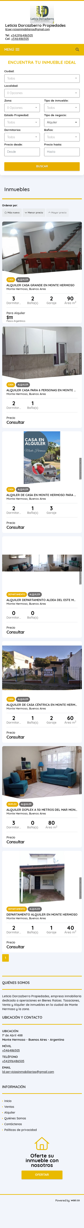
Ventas (9, 1107)
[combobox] (42, 78)
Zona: (8, 100)
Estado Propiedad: (16, 115)
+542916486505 (22, 35)
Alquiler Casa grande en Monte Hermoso (40, 285)
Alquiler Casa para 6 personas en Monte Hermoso (42, 390)
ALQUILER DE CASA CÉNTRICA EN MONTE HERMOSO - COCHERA (42, 704)
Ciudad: (9, 71)
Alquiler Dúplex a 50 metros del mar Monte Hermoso (42, 809)
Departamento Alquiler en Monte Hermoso (42, 914)
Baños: (48, 130)
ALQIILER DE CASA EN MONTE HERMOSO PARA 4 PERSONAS (42, 495)
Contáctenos (13, 1124)
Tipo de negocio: (55, 115)
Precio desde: (13, 144)
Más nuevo (13, 212)
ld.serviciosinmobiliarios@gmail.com (27, 29)
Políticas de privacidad (20, 1130)
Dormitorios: (12, 130)
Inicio (7, 1101)
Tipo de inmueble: (56, 100)
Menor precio (35, 212)
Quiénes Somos (15, 1118)
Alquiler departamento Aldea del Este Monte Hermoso (42, 600)
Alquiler (9, 1112)
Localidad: (11, 85)
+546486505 (20, 39)
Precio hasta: (53, 144)
